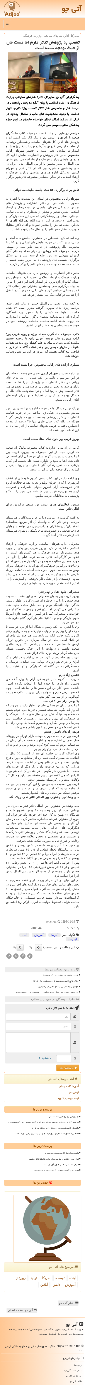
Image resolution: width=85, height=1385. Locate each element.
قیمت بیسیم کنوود (68, 1098)
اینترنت (72, 939)
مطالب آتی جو (76, 1381)
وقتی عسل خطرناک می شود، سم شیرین (61, 1153)
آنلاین (44, 1284)
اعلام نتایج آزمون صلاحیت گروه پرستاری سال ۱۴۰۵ (55, 981)
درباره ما (78, 1365)
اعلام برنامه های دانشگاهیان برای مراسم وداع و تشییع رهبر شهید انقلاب (47, 1133)
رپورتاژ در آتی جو (74, 1375)
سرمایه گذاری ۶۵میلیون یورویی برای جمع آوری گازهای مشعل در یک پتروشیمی (43, 1122)
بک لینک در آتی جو (73, 1370)
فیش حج (74, 1092)
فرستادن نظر (66, 1067)
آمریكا (54, 935)
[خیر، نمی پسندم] (20, 947)
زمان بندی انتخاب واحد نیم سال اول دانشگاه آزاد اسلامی (54, 1159)
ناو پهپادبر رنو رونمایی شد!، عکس (64, 1116)
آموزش (39, 935)
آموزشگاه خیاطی (69, 1086)
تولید (34, 1278)
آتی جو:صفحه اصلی (21, 1310)
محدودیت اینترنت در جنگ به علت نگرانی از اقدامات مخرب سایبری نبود (46, 992)
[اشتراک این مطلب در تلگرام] (30, 955)
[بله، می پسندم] (38, 947)
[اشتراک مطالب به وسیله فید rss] (9, 955)
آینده (24, 935)
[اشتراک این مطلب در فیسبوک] (23, 955)
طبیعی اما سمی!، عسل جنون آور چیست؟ (60, 975)
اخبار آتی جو (67, 1303)
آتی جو (72, 9)
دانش (56, 1284)
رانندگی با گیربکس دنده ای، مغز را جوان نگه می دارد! (55, 1128)
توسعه (60, 1278)
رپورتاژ (21, 1278)
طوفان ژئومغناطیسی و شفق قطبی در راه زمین (58, 986)
